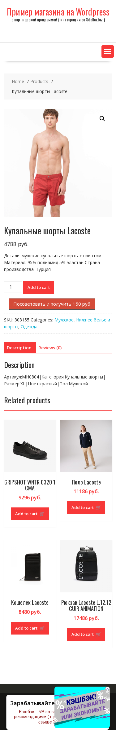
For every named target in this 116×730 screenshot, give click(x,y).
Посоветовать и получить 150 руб (51, 304)
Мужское (64, 320)
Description (19, 348)
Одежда (29, 327)
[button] (107, 51)
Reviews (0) (50, 348)
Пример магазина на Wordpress (58, 11)
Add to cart (39, 287)
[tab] (19, 347)
